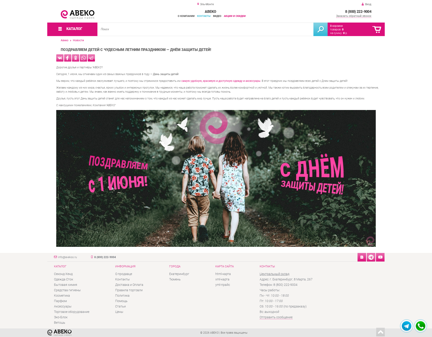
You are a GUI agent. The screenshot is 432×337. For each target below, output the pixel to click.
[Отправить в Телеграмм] (91, 58)
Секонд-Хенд (63, 274)
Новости (78, 40)
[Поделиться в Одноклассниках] (75, 58)
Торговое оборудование (71, 312)
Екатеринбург (179, 274)
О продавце (123, 274)
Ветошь (59, 322)
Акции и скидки (235, 16)
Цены (119, 312)
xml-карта (222, 279)
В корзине (336, 26)
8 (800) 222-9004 (358, 11)
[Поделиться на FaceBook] (67, 58)
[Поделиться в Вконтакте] (59, 58)
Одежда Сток (63, 279)
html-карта (223, 274)
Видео (217, 16)
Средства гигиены (67, 290)
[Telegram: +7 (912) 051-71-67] (406, 325)
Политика (122, 295)
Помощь (121, 301)
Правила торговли (129, 290)
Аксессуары (63, 306)
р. (345, 33)
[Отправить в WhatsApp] (83, 58)
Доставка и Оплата (129, 285)
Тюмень (175, 279)
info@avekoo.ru (67, 257)
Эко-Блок (61, 317)
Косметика (62, 295)
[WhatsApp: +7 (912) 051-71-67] (420, 325)
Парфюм (60, 301)
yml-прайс (222, 285)
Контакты (204, 16)
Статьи (120, 306)
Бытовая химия (65, 285)
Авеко (64, 40)
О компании (186, 16)
